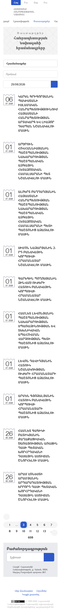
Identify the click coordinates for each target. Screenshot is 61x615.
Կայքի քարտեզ (30, 594)
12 (37, 531)
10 (23, 531)
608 (30, 537)
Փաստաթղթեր (41, 21)
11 (30, 531)
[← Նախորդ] (6, 517)
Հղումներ (41, 590)
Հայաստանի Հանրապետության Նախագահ (24, 12)
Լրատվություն (21, 21)
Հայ (16, 2)
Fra (45, 2)
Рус (26, 2)
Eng (36, 2)
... (7, 84)
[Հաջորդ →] (54, 533)
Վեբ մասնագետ (24, 590)
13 (44, 531)
